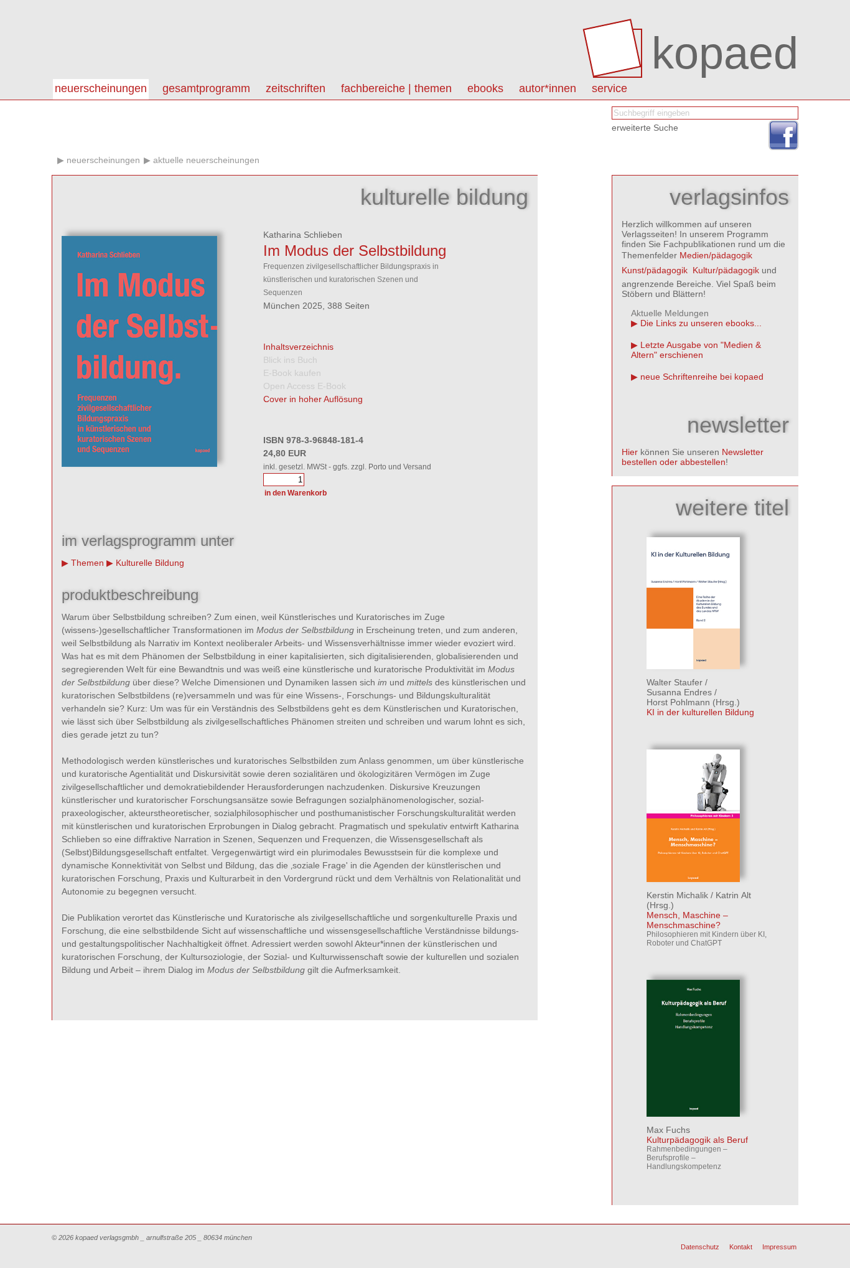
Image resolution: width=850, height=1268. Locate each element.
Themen (87, 563)
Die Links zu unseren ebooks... (701, 323)
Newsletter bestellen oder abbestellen (693, 457)
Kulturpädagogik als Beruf (697, 1140)
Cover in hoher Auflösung (313, 399)
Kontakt (740, 1247)
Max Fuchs (668, 1130)
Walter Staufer (675, 682)
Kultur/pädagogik (726, 270)
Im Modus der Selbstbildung (354, 250)
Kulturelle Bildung (150, 563)
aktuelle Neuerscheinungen (206, 160)
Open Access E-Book (304, 386)
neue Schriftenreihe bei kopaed (702, 377)
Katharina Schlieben (302, 235)
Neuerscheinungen (101, 88)
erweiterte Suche (645, 128)
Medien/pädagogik (716, 255)
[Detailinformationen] (693, 666)
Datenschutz (700, 1247)
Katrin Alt (733, 895)
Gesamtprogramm (206, 88)
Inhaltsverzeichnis (298, 347)
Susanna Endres (679, 692)
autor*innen (547, 88)
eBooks (485, 88)
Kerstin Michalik (677, 895)
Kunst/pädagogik (655, 270)
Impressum (779, 1247)
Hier (630, 452)
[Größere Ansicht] (139, 464)
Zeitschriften (295, 88)
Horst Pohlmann (678, 702)
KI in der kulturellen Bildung (700, 712)
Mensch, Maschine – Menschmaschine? (687, 920)
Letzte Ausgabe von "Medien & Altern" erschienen (696, 350)
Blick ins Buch (290, 360)
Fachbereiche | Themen (396, 88)
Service (609, 88)
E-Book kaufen (292, 373)
